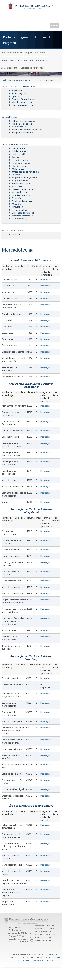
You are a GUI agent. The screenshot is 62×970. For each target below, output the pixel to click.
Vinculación (17, 206)
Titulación (16, 198)
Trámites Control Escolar (23, 99)
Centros (13, 80)
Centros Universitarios (11, 60)
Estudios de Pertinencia (32, 67)
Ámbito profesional (21, 162)
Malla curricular (19, 168)
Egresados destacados (23, 212)
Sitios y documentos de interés (27, 129)
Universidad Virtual (10, 67)
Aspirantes (17, 90)
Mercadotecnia (46, 80)
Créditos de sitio (53, 957)
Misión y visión (19, 154)
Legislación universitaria (23, 105)
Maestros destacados (22, 215)
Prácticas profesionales (23, 189)
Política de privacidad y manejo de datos (35, 960)
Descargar (45, 279)
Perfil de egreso (20, 160)
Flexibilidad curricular (22, 201)
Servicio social (19, 186)
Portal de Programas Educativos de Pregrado (27, 40)
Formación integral (21, 183)
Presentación (18, 148)
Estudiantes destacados (23, 120)
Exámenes (17, 174)
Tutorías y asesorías (21, 195)
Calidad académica (21, 151)
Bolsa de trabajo (20, 209)
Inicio (4, 80)
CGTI (42, 957)
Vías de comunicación (22, 102)
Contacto (16, 234)
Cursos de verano (20, 192)
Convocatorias (19, 126)
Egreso (15, 96)
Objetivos (16, 157)
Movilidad (16, 203)
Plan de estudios (20, 165)
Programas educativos (11, 52)
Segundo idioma (20, 180)
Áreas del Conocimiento (35, 60)
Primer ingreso (19, 93)
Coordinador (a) (19, 218)
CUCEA (34, 80)
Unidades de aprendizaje (25, 171)
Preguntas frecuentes (22, 132)
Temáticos (24, 80)
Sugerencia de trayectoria (24, 177)
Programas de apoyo (22, 123)
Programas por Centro (34, 52)
